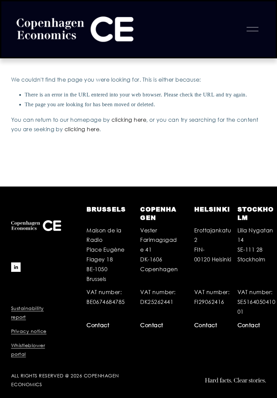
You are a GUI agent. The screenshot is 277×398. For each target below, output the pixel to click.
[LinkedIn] (16, 267)
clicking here (128, 119)
